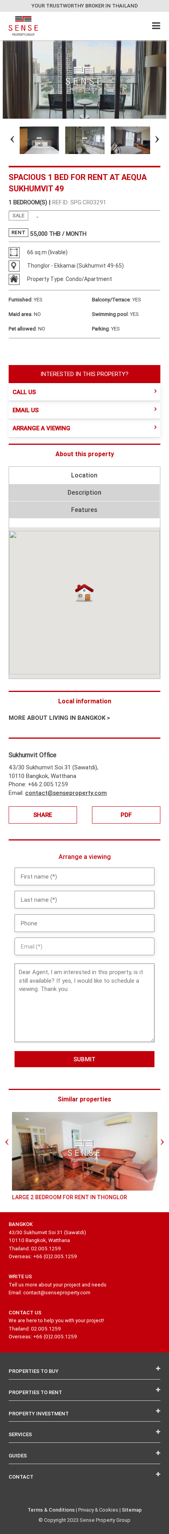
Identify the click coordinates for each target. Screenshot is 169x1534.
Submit (84, 1059)
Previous (5, 140)
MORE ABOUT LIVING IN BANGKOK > (59, 717)
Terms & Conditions (51, 1509)
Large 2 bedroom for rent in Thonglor (69, 1197)
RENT (18, 232)
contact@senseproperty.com (66, 792)
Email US (26, 410)
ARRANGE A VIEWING (41, 428)
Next (150, 140)
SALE (18, 215)
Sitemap (132, 1509)
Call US (24, 392)
